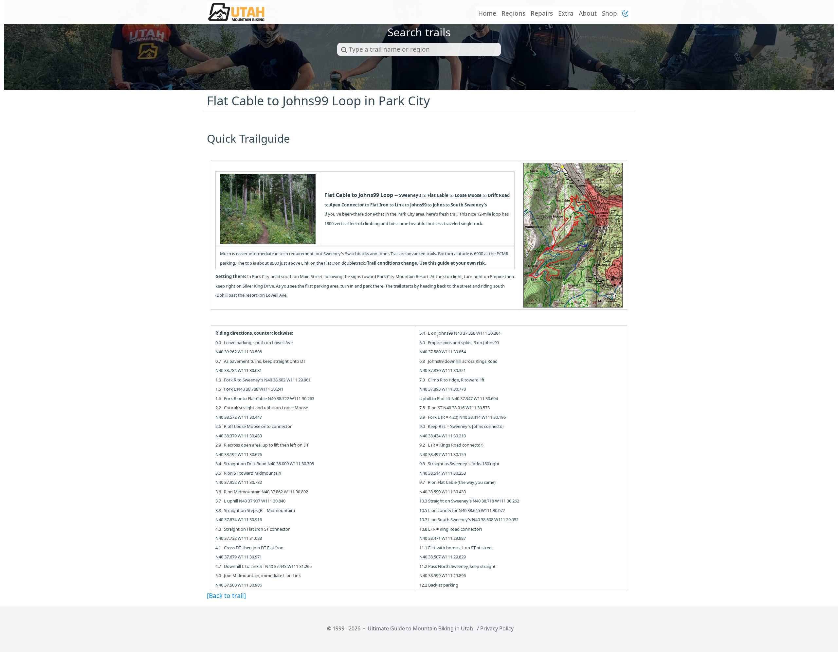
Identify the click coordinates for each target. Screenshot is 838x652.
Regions (513, 13)
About (588, 13)
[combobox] (419, 49)
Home (487, 13)
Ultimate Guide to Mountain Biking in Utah (420, 628)
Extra (566, 13)
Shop (609, 13)
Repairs (542, 13)
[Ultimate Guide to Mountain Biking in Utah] (236, 12)
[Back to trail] (226, 595)
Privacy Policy (497, 628)
